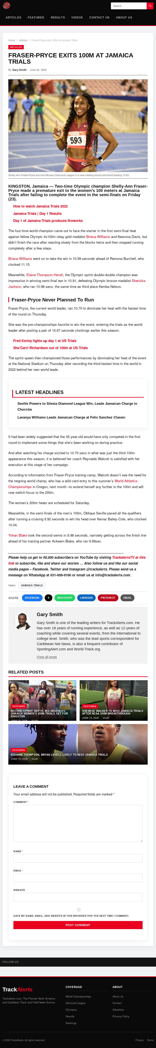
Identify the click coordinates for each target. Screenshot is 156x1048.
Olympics (71, 1009)
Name (18, 851)
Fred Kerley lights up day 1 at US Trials (44, 340)
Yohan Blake (17, 535)
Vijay (34, 720)
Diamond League (75, 1003)
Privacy (139, 1040)
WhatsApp (64, 597)
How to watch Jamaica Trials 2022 (40, 206)
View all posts (47, 657)
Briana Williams (98, 236)
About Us (124, 17)
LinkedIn (86, 597)
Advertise (118, 1009)
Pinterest (108, 597)
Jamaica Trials (32, 585)
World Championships (78, 996)
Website (19, 890)
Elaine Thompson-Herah (44, 274)
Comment (21, 802)
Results (58, 17)
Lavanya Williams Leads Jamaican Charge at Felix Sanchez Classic (71, 417)
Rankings (71, 1023)
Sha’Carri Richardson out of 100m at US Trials (50, 347)
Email (128, 597)
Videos (77, 17)
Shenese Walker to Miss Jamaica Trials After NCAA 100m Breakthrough (112, 712)
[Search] (150, 5)
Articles (13, 17)
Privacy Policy (121, 1016)
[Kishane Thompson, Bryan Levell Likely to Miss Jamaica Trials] (78, 744)
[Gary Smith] (23, 621)
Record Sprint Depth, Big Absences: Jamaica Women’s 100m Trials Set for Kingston (39, 713)
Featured (36, 17)
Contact (117, 1003)
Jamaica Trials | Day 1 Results (37, 213)
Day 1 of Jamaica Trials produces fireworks (48, 220)
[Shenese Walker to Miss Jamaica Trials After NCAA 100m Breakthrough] (114, 700)
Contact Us (99, 17)
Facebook (32, 597)
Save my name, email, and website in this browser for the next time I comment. (71, 916)
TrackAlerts (17, 1040)
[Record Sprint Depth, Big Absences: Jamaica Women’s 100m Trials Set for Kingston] (42, 700)
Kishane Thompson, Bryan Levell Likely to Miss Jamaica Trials (59, 754)
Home (11, 40)
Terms (150, 1040)
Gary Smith (19, 70)
